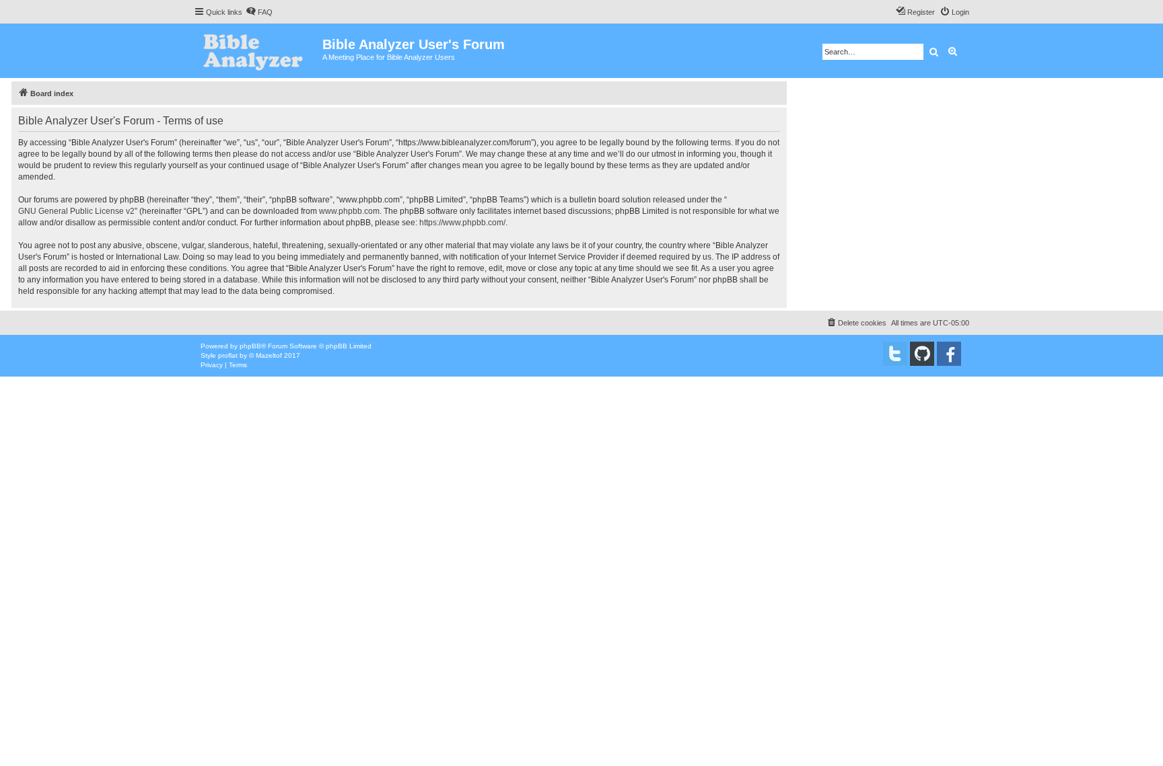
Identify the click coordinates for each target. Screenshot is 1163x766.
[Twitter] (895, 354)
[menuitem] (259, 12)
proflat (228, 355)
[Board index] (258, 51)
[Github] (922, 354)
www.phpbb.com (349, 211)
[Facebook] (949, 354)
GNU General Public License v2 (76, 211)
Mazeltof (269, 355)
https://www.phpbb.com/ (462, 222)
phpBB (250, 346)
